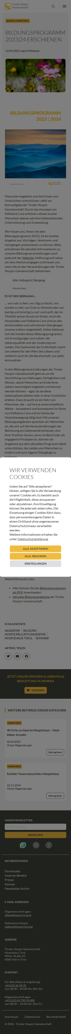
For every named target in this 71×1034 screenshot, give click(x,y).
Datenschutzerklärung (33, 539)
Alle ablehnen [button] (35, 556)
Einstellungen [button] (36, 563)
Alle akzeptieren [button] (35, 548)
